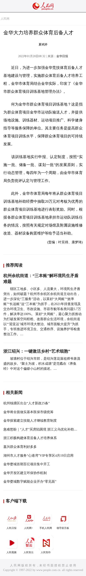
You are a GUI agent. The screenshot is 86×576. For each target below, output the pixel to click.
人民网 (5, 18)
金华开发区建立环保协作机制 (25, 473)
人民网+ (28, 528)
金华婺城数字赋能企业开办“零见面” (29, 481)
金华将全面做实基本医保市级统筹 (28, 412)
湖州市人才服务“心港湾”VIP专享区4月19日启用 (38, 455)
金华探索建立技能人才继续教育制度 (30, 420)
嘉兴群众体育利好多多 (20, 446)
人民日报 (11, 528)
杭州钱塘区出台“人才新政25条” (26, 403)
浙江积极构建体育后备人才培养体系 (30, 438)
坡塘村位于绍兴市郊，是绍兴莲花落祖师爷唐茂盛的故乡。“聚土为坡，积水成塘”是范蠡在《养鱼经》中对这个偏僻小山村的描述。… (41, 363)
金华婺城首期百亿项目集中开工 (26, 464)
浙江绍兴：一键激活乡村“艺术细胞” (36, 351)
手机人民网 (45, 528)
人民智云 (29, 552)
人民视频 (11, 552)
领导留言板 (63, 528)
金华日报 (62, 56)
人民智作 (46, 552)
